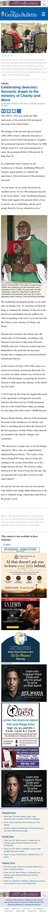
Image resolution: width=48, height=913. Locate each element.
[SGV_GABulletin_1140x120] (24, 5)
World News (8, 836)
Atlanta (4, 83)
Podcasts (8, 911)
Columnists (39, 909)
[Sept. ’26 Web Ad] (20, 661)
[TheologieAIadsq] (24, 597)
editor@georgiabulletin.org (16, 904)
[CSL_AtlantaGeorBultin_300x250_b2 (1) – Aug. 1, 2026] (20, 629)
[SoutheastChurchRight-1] (20, 767)
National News (9, 812)
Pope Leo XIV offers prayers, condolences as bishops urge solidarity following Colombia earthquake (22, 842)
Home (6, 909)
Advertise (32, 911)
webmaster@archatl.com (33, 904)
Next (44, 38)
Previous (3, 38)
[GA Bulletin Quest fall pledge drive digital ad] (20, 746)
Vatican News (8, 862)
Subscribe (20, 911)
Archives (27, 909)
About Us (16, 909)
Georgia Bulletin (19, 14)
